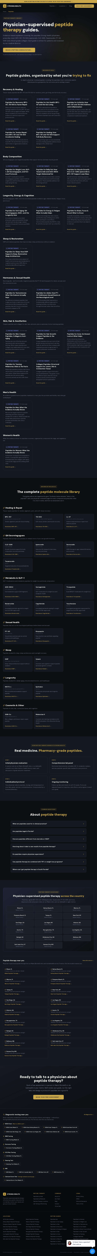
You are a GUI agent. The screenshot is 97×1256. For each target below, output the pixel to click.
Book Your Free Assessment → (48, 1097)
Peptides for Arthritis (56, 1236)
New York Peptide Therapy (10, 1226)
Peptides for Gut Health (79, 1226)
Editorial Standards (81, 1201)
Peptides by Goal (38, 1196)
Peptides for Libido (55, 1241)
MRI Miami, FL (10, 1172)
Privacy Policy (80, 1196)
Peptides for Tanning (78, 1234)
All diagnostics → (89, 1114)
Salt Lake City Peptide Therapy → (60, 1045)
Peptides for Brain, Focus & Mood (82, 1229)
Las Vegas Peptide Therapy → (59, 1004)
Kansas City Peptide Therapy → (14, 1055)
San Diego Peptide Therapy (33, 1226)
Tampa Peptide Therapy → (12, 994)
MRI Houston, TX (59, 1172)
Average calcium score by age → (26, 1176)
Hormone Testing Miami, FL (14, 1148)
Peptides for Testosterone (80, 1224)
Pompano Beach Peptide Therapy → (61, 983)
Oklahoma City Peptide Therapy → (61, 1035)
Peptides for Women (78, 1219)
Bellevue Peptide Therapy (33, 1236)
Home (4, 11)
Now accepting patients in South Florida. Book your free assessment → (48, 1)
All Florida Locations (8, 1219)
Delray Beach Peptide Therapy (11, 1222)
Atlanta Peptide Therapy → (12, 1014)
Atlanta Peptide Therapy (32, 1229)
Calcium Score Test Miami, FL (14, 1180)
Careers (57, 1204)
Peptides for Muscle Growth (80, 1239)
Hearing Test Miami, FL (12, 1164)
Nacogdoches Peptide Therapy (34, 1231)
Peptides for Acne (55, 1234)
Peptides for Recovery (56, 1226)
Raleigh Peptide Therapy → (12, 1035)
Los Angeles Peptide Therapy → (60, 1025)
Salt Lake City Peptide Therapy (11, 1239)
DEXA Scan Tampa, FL (51, 1127)
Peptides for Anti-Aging (56, 1222)
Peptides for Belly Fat (56, 1239)
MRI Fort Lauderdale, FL (26, 1172)
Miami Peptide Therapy (32, 1219)
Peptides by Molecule (39, 1199)
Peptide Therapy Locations (40, 1201)
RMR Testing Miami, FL (12, 1140)
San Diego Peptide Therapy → (13, 1004)
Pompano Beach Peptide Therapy (12, 1224)
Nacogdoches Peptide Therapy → (14, 1025)
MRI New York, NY (43, 1172)
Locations (62, 6)
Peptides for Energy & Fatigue (58, 1229)
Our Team (57, 1199)
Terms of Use (79, 1204)
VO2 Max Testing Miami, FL (14, 1156)
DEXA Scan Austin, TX (71, 1132)
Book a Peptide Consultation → (19, 50)
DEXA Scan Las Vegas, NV (33, 1132)
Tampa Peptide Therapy (32, 1224)
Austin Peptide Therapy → (58, 1014)
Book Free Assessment (84, 6)
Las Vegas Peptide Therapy (10, 1229)
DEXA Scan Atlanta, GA (52, 1132)
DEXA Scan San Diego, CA (13, 1132)
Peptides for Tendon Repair (57, 1244)
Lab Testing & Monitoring (40, 1204)
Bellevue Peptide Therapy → (13, 1045)
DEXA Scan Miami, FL (12, 1127)
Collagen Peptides (78, 1236)
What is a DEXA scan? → (19, 1123)
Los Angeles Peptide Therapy (11, 1234)
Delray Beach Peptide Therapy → (60, 973)
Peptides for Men (55, 1224)
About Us (57, 1196)
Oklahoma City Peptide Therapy (11, 1236)
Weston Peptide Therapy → (13, 983)
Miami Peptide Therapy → (12, 973)
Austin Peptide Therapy (9, 1231)
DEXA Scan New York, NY (70, 1127)
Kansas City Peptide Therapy (34, 1239)
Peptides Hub (54, 1219)
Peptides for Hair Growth (80, 1231)
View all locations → (88, 960)
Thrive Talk (58, 1206)
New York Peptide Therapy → (59, 994)
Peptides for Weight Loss (80, 1222)
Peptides (52, 6)
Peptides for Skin (54, 1231)
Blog (70, 6)
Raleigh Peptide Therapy (32, 1234)
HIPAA (77, 1199)
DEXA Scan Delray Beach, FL (31, 1127)
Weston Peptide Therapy (32, 1222)
